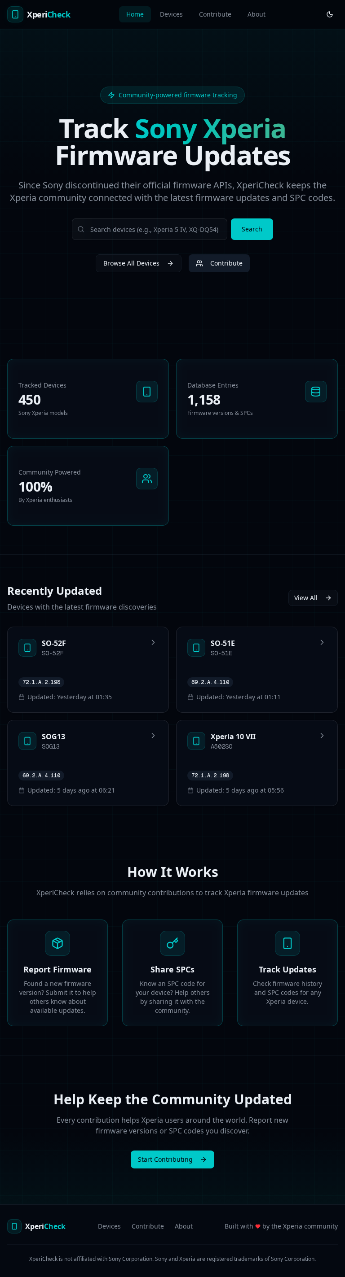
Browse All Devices (131, 263)
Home (135, 14)
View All (306, 597)
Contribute (215, 14)
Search (252, 229)
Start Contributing (165, 1159)
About (256, 14)
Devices (171, 14)
